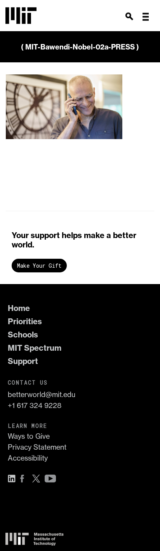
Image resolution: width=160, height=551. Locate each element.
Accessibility (28, 458)
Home (19, 308)
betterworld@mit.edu (41, 394)
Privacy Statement (37, 447)
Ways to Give (29, 436)
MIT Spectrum (34, 348)
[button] (146, 17)
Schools (23, 334)
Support (23, 361)
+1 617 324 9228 (34, 405)
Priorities (25, 321)
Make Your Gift (39, 265)
